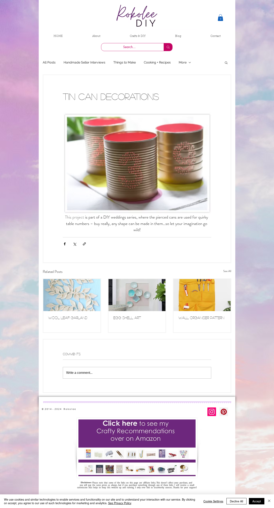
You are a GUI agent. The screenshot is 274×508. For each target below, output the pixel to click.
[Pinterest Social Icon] (223, 411)
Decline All (236, 501)
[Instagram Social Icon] (211, 411)
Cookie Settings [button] (213, 501)
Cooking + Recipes (157, 62)
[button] (220, 17)
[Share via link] (84, 244)
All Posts (49, 62)
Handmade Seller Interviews (84, 62)
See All (227, 271)
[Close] (269, 501)
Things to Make (124, 62)
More (183, 62)
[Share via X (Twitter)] (74, 244)
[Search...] (168, 47)
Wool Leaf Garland (67, 318)
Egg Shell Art (127, 318)
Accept (256, 501)
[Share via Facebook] (65, 244)
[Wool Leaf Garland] (71, 295)
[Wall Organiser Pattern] (202, 295)
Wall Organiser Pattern (201, 318)
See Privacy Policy (119, 503)
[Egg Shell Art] (137, 295)
